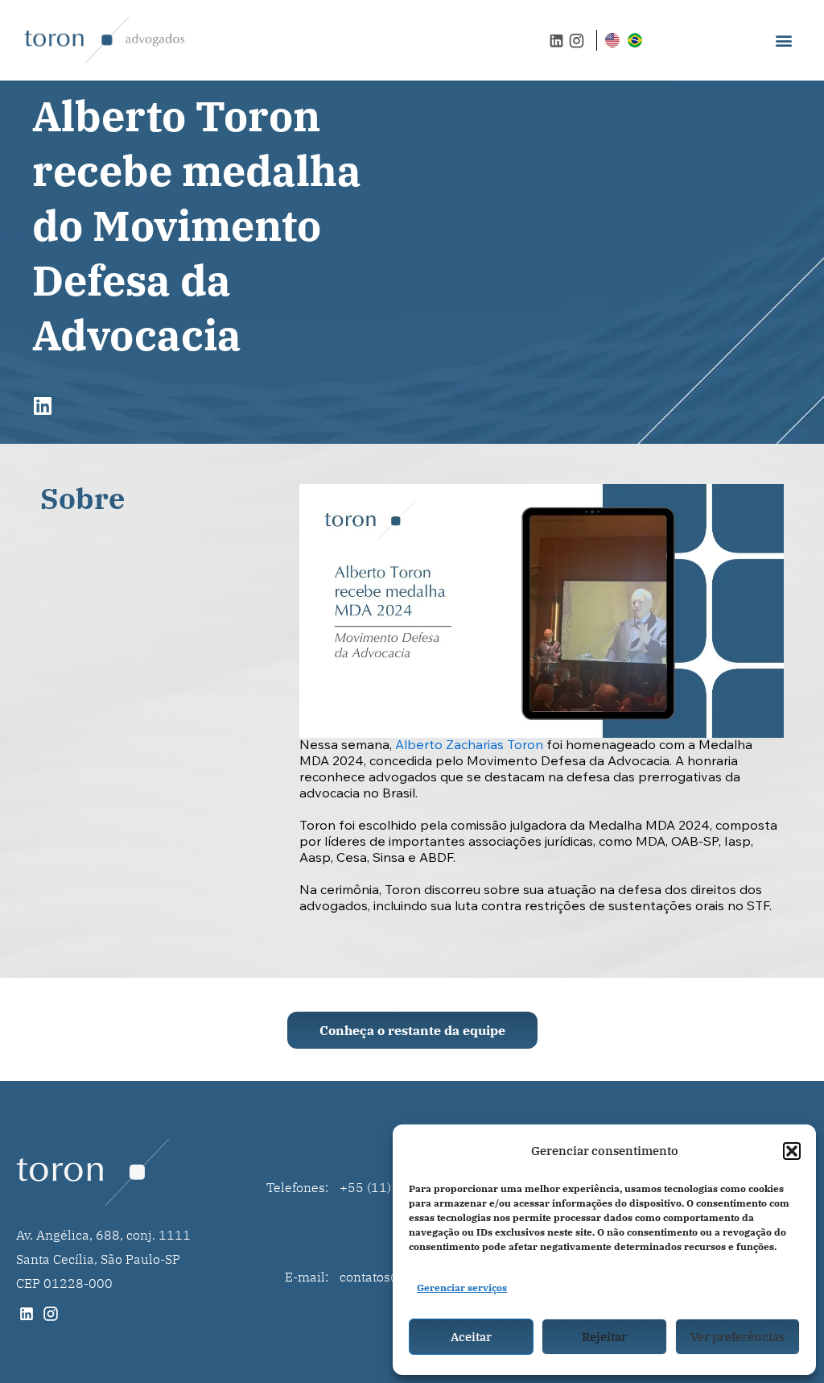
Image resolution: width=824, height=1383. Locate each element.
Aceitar (471, 1336)
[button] (792, 1151)
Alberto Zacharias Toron (469, 745)
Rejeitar (604, 1336)
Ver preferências (737, 1336)
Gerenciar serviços (462, 1288)
